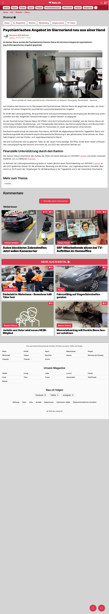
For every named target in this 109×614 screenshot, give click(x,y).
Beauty (4, 381)
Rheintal (19, 12)
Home (5, 12)
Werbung (16, 402)
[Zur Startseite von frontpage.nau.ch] (55, 3)
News (4, 351)
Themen (27, 359)
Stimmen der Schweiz (96, 355)
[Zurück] (2, 2)
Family (90, 373)
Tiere (25, 377)
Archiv (47, 359)
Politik (26, 351)
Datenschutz (49, 402)
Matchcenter (71, 351)
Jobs (31, 402)
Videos (26, 355)
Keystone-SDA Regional (19, 35)
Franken (83, 156)
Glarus (27, 12)
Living (26, 373)
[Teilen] (93, 608)
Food (4, 377)
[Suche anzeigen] (101, 2)
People (90, 351)
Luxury (69, 373)
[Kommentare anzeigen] (101, 608)
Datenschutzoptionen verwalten (84, 402)
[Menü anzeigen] (106, 2)
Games (69, 355)
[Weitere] (96, 7)
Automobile (70, 377)
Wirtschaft (6, 355)
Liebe (47, 373)
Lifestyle (5, 359)
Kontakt (38, 402)
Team (24, 402)
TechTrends (92, 377)
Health (4, 373)
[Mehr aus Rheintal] (54, 262)
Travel (47, 377)
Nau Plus (48, 355)
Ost (11, 12)
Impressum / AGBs (63, 402)
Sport (47, 351)
